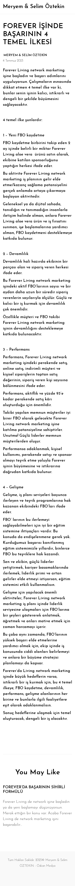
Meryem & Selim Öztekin (33, 6)
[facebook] (31, 738)
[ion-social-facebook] (34, 875)
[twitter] (44, 738)
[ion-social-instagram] (41, 875)
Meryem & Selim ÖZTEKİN (25, 55)
